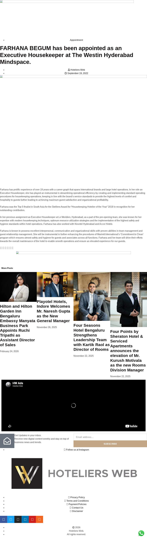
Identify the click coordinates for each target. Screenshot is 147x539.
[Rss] (39, 519)
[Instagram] (18, 519)
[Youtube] (32, 519)
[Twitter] (10, 519)
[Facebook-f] (3, 519)
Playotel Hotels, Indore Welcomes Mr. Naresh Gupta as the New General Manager (53, 311)
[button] (1, 248)
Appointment (76, 40)
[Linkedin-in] (25, 519)
